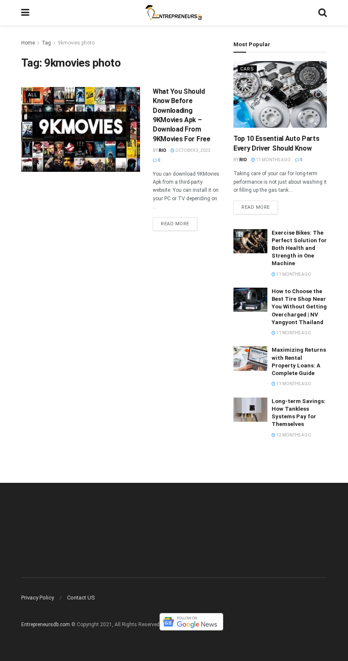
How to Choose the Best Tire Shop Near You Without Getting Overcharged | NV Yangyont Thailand (299, 306)
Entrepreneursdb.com (45, 625)
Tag (46, 43)
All (32, 95)
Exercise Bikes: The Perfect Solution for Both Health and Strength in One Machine (299, 248)
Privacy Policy (37, 597)
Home (28, 43)
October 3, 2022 (192, 150)
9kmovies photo (76, 43)
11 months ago (273, 159)
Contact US (81, 597)
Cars (247, 69)
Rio (162, 150)
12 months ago (293, 435)
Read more (175, 224)
